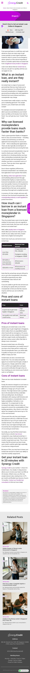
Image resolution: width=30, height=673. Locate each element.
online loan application (15, 176)
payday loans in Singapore (16, 229)
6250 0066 (10, 651)
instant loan (21, 67)
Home (4, 8)
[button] (2, 2)
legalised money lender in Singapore (17, 63)
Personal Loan (10, 32)
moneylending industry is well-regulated (14, 197)
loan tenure (18, 434)
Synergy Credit (6, 468)
